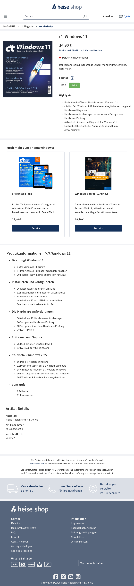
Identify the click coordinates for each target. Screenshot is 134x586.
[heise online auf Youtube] (70, 577)
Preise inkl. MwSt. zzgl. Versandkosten (80, 50)
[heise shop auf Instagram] (78, 577)
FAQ (13, 532)
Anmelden (108, 16)
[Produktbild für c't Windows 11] (27, 69)
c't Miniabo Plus (22, 194)
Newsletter (77, 537)
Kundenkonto (112, 493)
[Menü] (6, 16)
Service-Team (74, 486)
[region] (28, 69)
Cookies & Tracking (21, 551)
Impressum (77, 523)
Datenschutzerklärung (83, 528)
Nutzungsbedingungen (84, 532)
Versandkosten (36, 463)
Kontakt (16, 537)
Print (76, 86)
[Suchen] (85, 16)
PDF (63, 85)
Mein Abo (16, 523)
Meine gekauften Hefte (23, 528)
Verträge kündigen (21, 546)
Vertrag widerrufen (91, 563)
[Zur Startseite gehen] (67, 7)
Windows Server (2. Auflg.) (91, 194)
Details (36, 228)
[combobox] (52, 16)
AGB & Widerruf (19, 541)
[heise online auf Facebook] (55, 577)
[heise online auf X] (63, 577)
